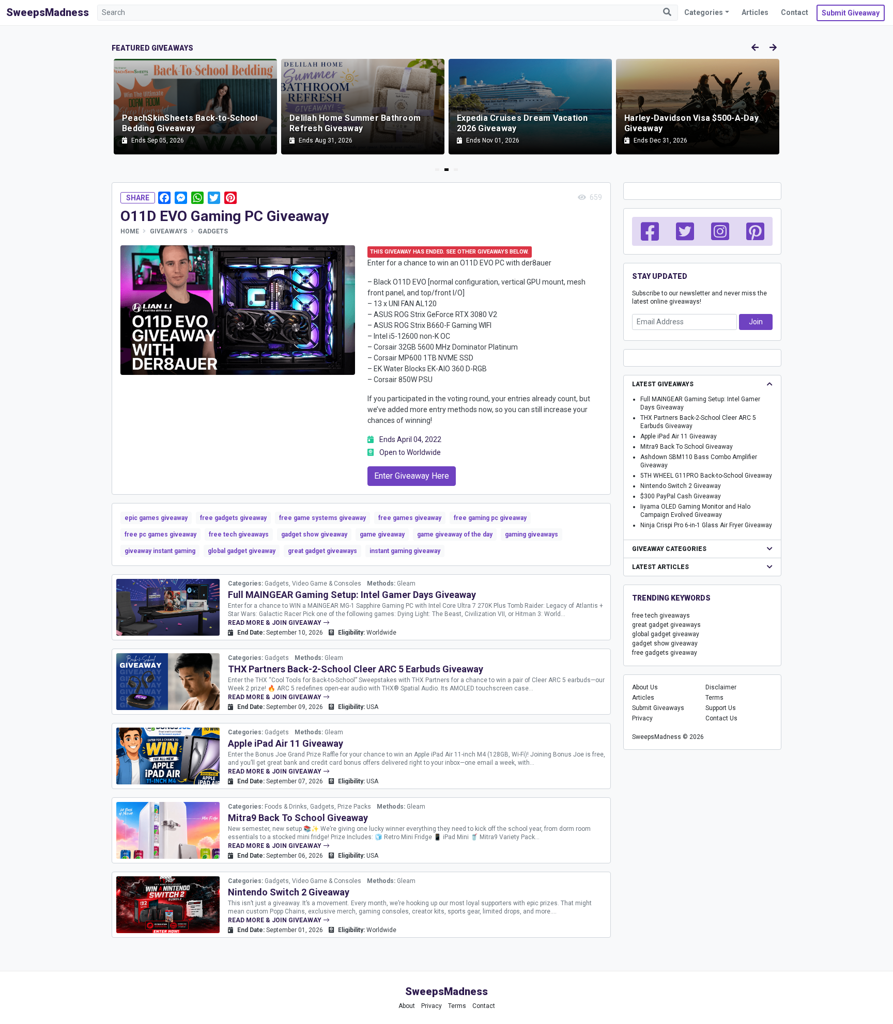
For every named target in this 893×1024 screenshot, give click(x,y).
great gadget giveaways (322, 551)
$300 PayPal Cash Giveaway (680, 496)
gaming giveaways (531, 534)
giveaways (168, 231)
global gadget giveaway (241, 551)
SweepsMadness (47, 12)
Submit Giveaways (658, 708)
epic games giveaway (156, 518)
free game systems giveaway (322, 518)
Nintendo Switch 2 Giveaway (288, 892)
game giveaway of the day (454, 534)
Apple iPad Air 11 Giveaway (285, 743)
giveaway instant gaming (160, 551)
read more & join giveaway (275, 622)
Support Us (720, 708)
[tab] (437, 170)
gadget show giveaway (314, 534)
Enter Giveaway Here (411, 476)
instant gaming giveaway (404, 551)
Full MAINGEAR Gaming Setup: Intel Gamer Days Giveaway (352, 594)
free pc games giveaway (160, 534)
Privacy (642, 718)
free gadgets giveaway (233, 518)
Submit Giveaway (851, 13)
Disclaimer (720, 687)
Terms (714, 697)
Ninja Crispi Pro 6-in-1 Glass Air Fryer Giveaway (706, 525)
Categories (703, 12)
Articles (755, 12)
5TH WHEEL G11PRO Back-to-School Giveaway (706, 475)
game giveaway (382, 534)
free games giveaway (409, 518)
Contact (794, 12)
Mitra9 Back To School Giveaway (298, 817)
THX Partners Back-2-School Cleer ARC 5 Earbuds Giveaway (355, 669)
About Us (645, 687)
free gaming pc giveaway (490, 518)
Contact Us (721, 718)
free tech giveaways (239, 534)
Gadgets (213, 231)
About (406, 1006)
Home (129, 231)
